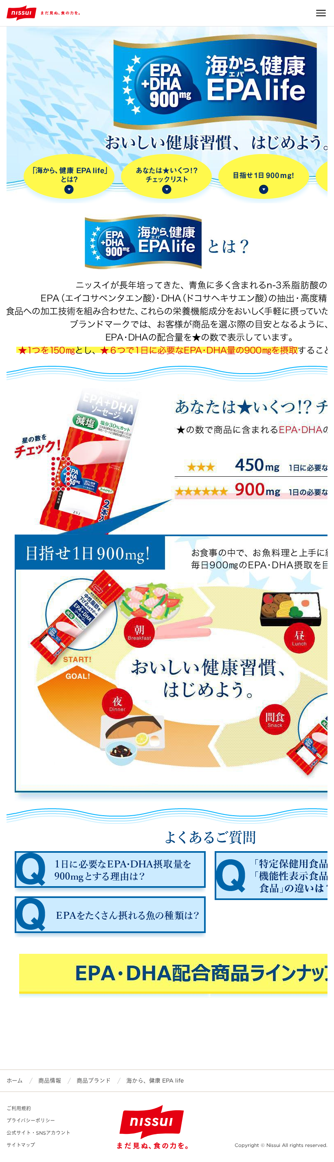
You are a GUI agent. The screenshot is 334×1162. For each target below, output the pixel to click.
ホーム (15, 1080)
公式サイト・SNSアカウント (38, 1133)
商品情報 (49, 1080)
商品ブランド (94, 1080)
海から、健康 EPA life (155, 1080)
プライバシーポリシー (31, 1121)
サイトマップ (21, 1145)
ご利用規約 (19, 1108)
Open (321, 13)
